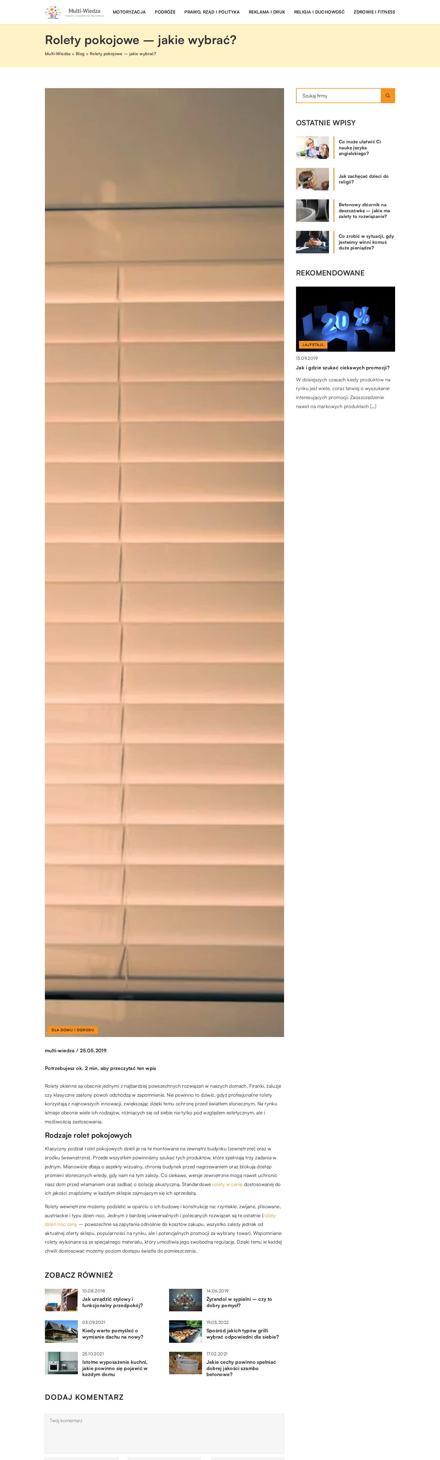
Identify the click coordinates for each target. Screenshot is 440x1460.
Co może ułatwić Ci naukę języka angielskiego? (360, 147)
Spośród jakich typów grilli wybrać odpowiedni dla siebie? (243, 1333)
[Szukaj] (388, 95)
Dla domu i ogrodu (72, 1030)
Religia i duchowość (319, 11)
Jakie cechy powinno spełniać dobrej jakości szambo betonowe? (241, 1368)
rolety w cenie (227, 1184)
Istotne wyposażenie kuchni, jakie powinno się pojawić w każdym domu (115, 1368)
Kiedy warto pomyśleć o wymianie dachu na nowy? (112, 1333)
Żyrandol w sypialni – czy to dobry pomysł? (239, 1302)
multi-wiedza (60, 1050)
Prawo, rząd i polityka (212, 11)
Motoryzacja (129, 11)
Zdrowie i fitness (374, 11)
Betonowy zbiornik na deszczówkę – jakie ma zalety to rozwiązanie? (364, 210)
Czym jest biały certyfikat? (326, 368)
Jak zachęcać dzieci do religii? (364, 179)
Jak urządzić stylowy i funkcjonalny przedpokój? (112, 1302)
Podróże (165, 11)
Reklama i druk (267, 11)
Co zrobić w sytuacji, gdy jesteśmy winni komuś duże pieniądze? (366, 242)
